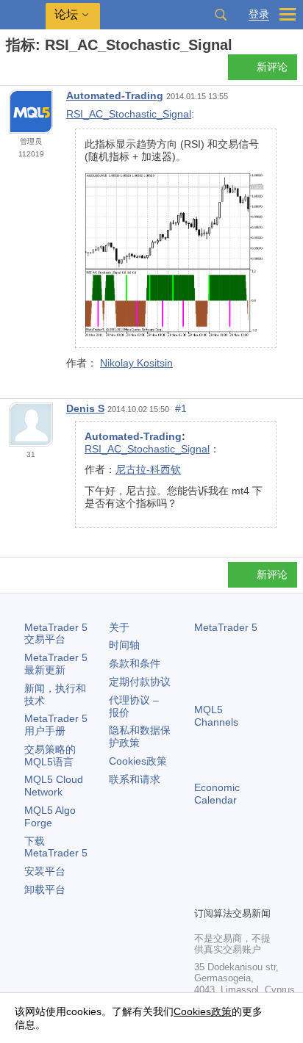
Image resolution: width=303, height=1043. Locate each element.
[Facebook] (203, 869)
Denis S (85, 408)
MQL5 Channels (216, 716)
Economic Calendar (217, 794)
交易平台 (56, 633)
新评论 (272, 67)
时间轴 (124, 645)
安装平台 (44, 871)
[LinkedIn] (226, 893)
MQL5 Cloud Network (53, 785)
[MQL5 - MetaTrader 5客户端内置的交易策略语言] (23, 15)
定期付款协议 (140, 681)
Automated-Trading (114, 95)
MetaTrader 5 (225, 627)
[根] (10, 70)
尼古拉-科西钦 (148, 469)
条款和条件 (134, 663)
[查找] (220, 15)
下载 (56, 847)
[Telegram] (226, 869)
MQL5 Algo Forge (50, 816)
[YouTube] (203, 893)
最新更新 (56, 664)
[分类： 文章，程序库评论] (28, 71)
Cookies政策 (138, 761)
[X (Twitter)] (250, 869)
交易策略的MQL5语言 (50, 755)
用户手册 (56, 724)
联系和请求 (134, 779)
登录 (259, 14)
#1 (181, 408)
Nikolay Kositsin (136, 363)
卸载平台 (44, 889)
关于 (119, 627)
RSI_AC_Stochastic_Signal (128, 114)
